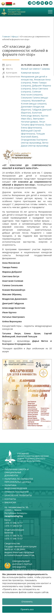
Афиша (14, 36)
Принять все (27, 609)
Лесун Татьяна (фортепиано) (33, 123)
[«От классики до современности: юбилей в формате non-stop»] (27, 394)
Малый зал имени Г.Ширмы (35, 68)
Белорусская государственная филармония (16, 12)
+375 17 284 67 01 (13, 525)
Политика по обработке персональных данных (18, 480)
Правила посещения (16, 491)
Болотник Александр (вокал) (31, 114)
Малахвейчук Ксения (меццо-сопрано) (33, 102)
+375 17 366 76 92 (13, 535)
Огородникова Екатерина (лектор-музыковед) (34, 141)
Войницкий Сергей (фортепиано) (31, 132)
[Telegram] (30, 3)
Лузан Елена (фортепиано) (36, 126)
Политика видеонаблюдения (15, 487)
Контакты (10, 499)
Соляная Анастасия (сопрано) (31, 93)
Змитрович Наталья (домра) (32, 120)
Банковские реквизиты (18, 495)
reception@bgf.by (13, 516)
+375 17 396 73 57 (13, 538)
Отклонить (27, 601)
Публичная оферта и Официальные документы (16, 472)
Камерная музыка (30, 72)
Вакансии (10, 502)
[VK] (42, 3)
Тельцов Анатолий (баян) (33, 135)
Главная (6, 36)
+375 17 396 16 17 (13, 522)
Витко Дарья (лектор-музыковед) (34, 144)
